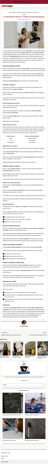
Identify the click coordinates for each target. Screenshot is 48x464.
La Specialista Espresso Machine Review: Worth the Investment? (42, 357)
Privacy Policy (4, 452)
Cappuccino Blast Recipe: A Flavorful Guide (11, 334)
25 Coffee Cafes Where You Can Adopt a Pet (32, 414)
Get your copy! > (23, 2)
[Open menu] (46, 6)
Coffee (24, 14)
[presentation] (5, 348)
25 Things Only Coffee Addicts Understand (32, 440)
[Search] (43, 384)
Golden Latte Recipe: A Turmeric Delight (9, 440)
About (9, 452)
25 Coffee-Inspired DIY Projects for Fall (38, 334)
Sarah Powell (21, 19)
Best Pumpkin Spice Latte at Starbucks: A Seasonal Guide (12, 414)
